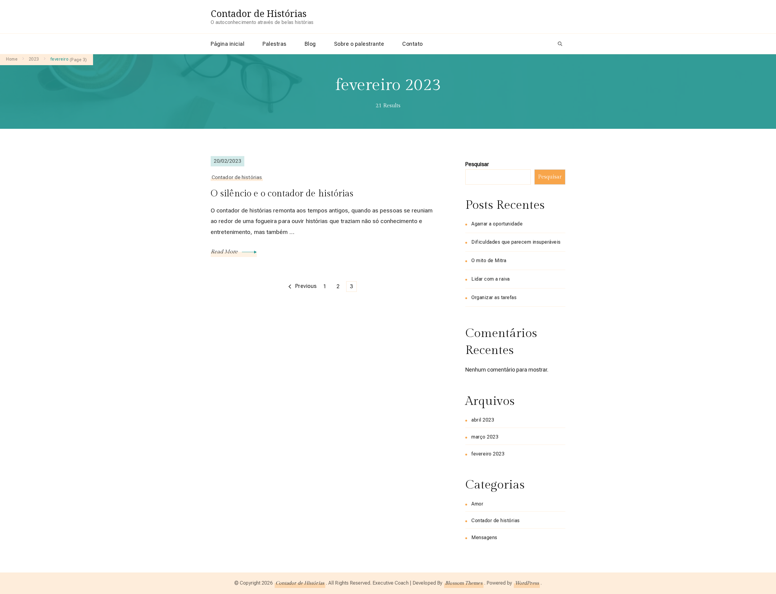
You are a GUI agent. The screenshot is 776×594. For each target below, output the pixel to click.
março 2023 (484, 437)
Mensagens (484, 537)
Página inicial (227, 44)
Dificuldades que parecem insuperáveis (516, 242)
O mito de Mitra (489, 260)
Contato (412, 44)
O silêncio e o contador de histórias (282, 193)
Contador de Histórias (258, 13)
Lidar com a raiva (490, 279)
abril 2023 (482, 420)
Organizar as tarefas (494, 297)
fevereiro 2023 (487, 454)
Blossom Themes (463, 583)
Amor (477, 504)
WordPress (527, 583)
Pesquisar (477, 164)
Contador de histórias (237, 177)
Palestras (274, 44)
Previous (306, 286)
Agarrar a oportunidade (497, 224)
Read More (225, 252)
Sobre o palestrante (359, 44)
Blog (310, 44)
